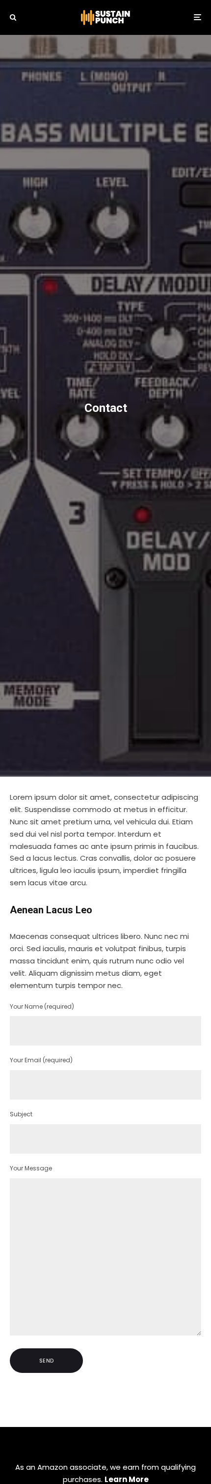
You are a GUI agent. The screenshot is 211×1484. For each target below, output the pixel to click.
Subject (21, 1114)
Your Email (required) (41, 1060)
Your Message (31, 1168)
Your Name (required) (42, 1006)
